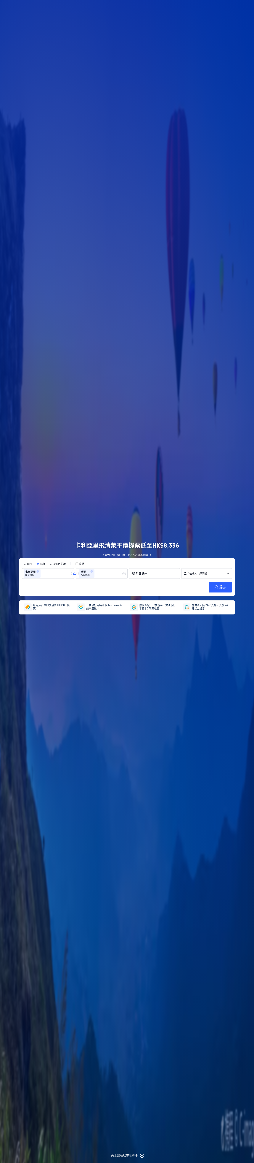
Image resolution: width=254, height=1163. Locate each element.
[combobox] (43, 573)
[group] (48, 573)
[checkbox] (80, 564)
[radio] (28, 564)
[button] (229, 6)
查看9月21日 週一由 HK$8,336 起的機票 (125, 555)
